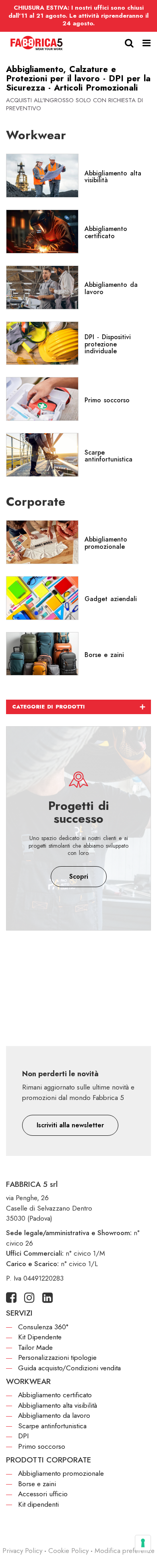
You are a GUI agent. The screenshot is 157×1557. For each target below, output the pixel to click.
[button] (70, 1125)
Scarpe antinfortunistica (52, 1426)
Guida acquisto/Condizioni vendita (69, 1368)
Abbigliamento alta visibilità (57, 1405)
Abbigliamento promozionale (61, 1473)
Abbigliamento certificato (55, 1395)
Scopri (78, 876)
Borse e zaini (37, 1484)
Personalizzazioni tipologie (57, 1357)
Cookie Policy (68, 1550)
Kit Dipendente (40, 1337)
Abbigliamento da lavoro (54, 1415)
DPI (23, 1436)
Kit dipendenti (38, 1504)
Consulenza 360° (43, 1327)
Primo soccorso (41, 1446)
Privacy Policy (22, 1550)
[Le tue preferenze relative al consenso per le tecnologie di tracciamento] (143, 1543)
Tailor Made (35, 1347)
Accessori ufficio (43, 1494)
